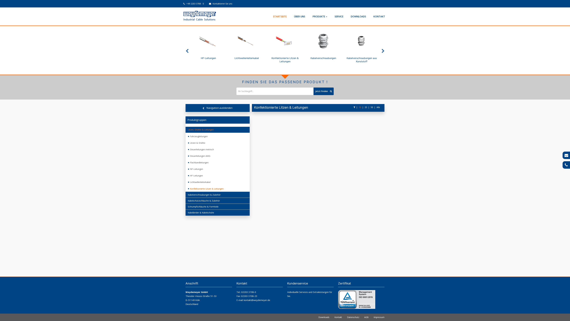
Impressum (379, 317)
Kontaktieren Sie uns (222, 3)
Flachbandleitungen (199, 162)
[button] (354, 107)
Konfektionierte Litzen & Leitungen (207, 188)
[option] (208, 47)
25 (366, 107)
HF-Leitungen (196, 175)
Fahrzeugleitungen (199, 136)
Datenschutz (353, 317)
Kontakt (379, 16)
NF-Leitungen (196, 169)
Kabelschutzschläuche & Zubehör (204, 200)
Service (339, 16)
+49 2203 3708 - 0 (195, 3)
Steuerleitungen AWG (200, 156)
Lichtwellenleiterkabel (200, 182)
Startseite (280, 16)
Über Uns (299, 16)
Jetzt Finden (321, 91)
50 (372, 107)
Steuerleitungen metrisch (202, 149)
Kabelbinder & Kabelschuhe (201, 212)
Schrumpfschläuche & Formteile (203, 206)
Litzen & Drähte (197, 142)
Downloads (358, 16)
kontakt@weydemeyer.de (257, 300)
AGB (366, 317)
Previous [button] (187, 50)
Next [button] (382, 50)
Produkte (319, 16)
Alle (378, 107)
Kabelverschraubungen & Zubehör (204, 194)
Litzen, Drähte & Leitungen (201, 129)
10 (360, 107)
